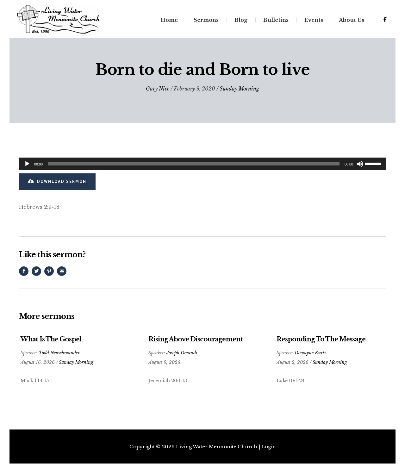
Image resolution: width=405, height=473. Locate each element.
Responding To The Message (321, 339)
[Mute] (360, 164)
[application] (202, 164)
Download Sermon (61, 181)
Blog (240, 20)
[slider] (374, 163)
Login (268, 447)
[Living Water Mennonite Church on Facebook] (385, 19)
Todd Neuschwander (59, 353)
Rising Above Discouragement (195, 339)
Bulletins (276, 20)
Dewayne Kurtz (311, 353)
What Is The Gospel (51, 339)
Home (169, 20)
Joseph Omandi (181, 353)
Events (313, 20)
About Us (351, 20)
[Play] (27, 164)
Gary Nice (157, 88)
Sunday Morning (239, 88)
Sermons (206, 20)
